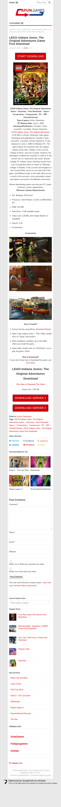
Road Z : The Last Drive (20, 696)
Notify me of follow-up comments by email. (26, 564)
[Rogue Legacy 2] (19, 481)
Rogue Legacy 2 (17, 707)
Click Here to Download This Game (30, 384)
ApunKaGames (24, 775)
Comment (13, 504)
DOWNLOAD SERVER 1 (30, 398)
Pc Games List (15, 763)
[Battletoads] (40, 462)
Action (17, 29)
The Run (14, 719)
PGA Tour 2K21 (17, 690)
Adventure (25, 29)
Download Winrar (43, 329)
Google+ (44, 441)
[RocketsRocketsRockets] (40, 481)
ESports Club (23, 649)
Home (11, 29)
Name (12, 532)
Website (12, 552)
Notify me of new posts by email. (22, 571)
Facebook (29, 441)
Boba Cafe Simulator (19, 678)
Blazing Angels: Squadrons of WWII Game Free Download (33, 627)
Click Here (30, 363)
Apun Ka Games (45, 775)
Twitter (15, 441)
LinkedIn (15, 445)
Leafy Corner (16, 684)
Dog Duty (22, 660)
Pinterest (30, 445)
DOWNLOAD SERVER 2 (30, 407)
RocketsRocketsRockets (21, 713)
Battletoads (15, 701)
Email (42, 445)
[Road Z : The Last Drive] (19, 462)
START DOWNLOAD (30, 56)
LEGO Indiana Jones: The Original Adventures (30, 132)
